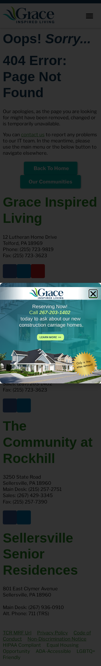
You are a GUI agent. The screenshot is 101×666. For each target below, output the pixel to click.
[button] (93, 294)
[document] (50, 333)
